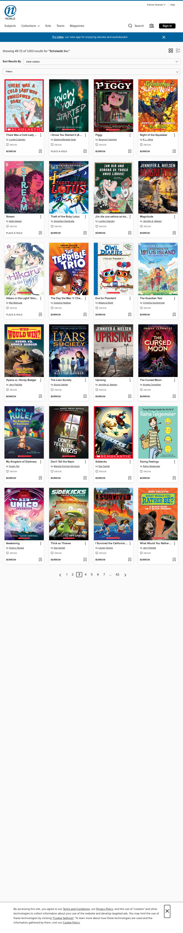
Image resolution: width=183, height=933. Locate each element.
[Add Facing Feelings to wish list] (174, 478)
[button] (156, 5)
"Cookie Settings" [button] (63, 918)
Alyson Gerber (61, 384)
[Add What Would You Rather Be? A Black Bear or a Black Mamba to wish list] (174, 560)
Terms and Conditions (76, 909)
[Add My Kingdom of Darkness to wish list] (40, 478)
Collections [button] (29, 26)
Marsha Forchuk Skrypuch (67, 466)
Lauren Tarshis (105, 548)
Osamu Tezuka (16, 548)
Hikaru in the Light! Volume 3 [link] (22, 298)
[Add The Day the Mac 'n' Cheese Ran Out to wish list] (85, 315)
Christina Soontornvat (154, 302)
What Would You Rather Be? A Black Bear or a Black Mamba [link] (156, 543)
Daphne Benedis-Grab (65, 139)
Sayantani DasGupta (64, 221)
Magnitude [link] (146, 216)
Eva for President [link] (105, 298)
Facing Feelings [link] (149, 461)
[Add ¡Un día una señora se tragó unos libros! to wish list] (129, 233)
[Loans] (152, 26)
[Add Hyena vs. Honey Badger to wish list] (40, 396)
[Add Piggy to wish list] (129, 151)
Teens (60, 26)
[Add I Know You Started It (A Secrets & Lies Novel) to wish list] (85, 151)
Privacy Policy (104, 909)
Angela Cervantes (152, 384)
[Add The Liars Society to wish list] (85, 396)
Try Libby (58, 37)
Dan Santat (104, 466)
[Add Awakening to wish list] (40, 560)
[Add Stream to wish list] (40, 233)
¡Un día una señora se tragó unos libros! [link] (111, 216)
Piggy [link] (98, 135)
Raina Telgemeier (151, 466)
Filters (9, 71)
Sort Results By (12, 61)
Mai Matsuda (15, 302)
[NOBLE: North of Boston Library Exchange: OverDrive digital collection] (10, 12)
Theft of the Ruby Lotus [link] (65, 216)
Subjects (10, 26)
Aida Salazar (15, 221)
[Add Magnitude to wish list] (174, 233)
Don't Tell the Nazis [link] (62, 461)
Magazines (77, 26)
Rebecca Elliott (105, 302)
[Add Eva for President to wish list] (129, 315)
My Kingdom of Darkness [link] (21, 461)
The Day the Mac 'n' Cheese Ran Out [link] (67, 298)
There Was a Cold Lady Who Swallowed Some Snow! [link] (22, 135)
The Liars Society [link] (61, 380)
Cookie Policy (71, 922)
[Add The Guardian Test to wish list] (174, 315)
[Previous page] (60, 574)
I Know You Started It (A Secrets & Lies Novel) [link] (67, 135)
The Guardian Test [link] (151, 298)
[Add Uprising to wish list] (129, 396)
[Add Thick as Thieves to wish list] (85, 560)
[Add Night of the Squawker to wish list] (174, 151)
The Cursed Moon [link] (151, 380)
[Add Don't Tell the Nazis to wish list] (85, 478)
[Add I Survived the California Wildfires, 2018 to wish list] (129, 560)
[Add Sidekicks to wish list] (129, 478)
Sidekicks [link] (101, 461)
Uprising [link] (100, 380)
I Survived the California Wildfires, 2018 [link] (111, 543)
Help (172, 5)
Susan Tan (14, 466)
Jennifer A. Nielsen (152, 221)
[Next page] (125, 574)
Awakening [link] (13, 543)
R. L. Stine (148, 139)
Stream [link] (10, 216)
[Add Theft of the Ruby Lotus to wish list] (85, 233)
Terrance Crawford (107, 139)
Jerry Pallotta (15, 384)
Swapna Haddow (62, 302)
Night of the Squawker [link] (153, 135)
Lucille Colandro (17, 139)
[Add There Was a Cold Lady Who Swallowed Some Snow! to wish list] (40, 151)
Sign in (167, 26)
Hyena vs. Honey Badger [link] (21, 380)
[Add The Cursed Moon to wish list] (174, 396)
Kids (48, 26)
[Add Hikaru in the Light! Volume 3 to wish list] (40, 315)
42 (117, 575)
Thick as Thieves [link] (61, 543)
